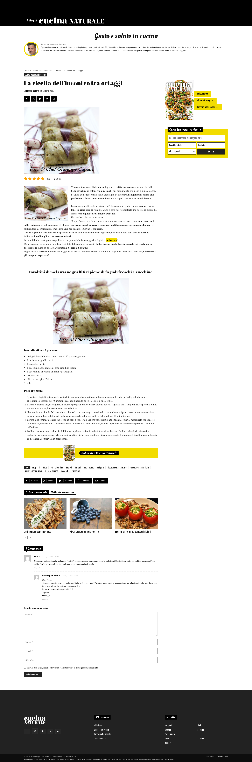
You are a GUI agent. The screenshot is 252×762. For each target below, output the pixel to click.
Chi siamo (98, 725)
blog (45, 467)
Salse (167, 738)
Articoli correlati (36, 492)
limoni (78, 467)
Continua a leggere (178, 50)
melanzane (89, 467)
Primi (198, 725)
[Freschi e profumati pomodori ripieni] (136, 513)
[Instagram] (35, 731)
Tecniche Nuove (100, 738)
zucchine (76, 471)
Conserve (200, 738)
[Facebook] (27, 731)
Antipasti (168, 725)
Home (26, 70)
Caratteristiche (175, 145)
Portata (201, 145)
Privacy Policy (210, 756)
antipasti (36, 467)
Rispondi (37, 568)
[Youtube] (58, 731)
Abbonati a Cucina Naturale (99, 453)
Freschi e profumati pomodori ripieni (133, 531)
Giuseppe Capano (31, 91)
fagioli (69, 467)
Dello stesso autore (62, 492)
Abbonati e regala (101, 730)
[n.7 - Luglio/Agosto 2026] (69, 453)
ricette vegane (51, 471)
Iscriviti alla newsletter (104, 734)
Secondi (168, 730)
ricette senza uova (33, 471)
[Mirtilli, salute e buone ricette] (91, 513)
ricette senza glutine (116, 467)
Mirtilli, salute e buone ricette (84, 531)
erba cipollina (56, 467)
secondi (64, 471)
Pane (198, 734)
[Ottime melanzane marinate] (45, 513)
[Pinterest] (43, 731)
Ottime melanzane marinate (37, 531)
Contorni (200, 730)
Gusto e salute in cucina (41, 70)
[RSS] (50, 731)
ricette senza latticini (139, 467)
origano (100, 467)
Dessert (168, 743)
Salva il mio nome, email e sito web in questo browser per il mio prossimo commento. (62, 667)
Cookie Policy (223, 756)
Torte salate (170, 734)
